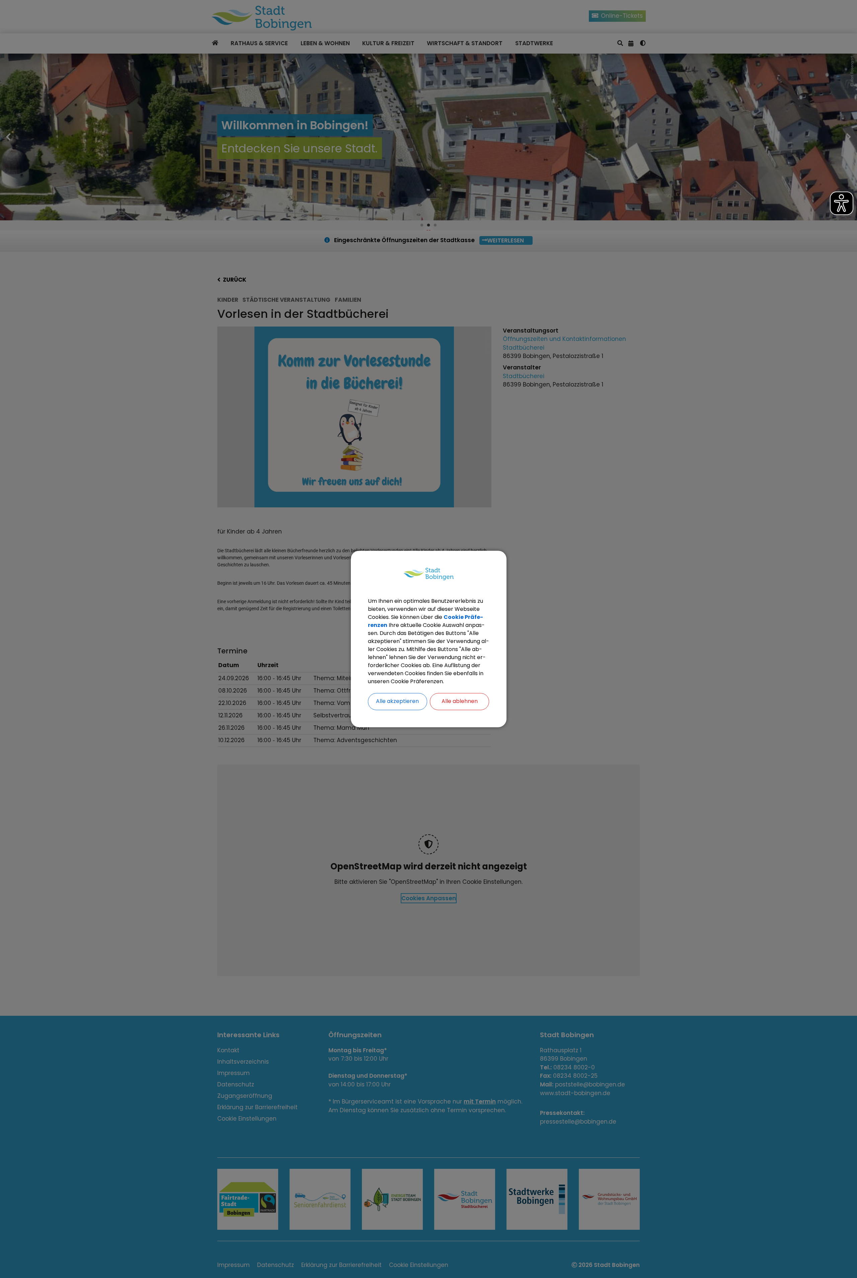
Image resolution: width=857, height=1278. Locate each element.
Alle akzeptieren (397, 701)
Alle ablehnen (460, 701)
